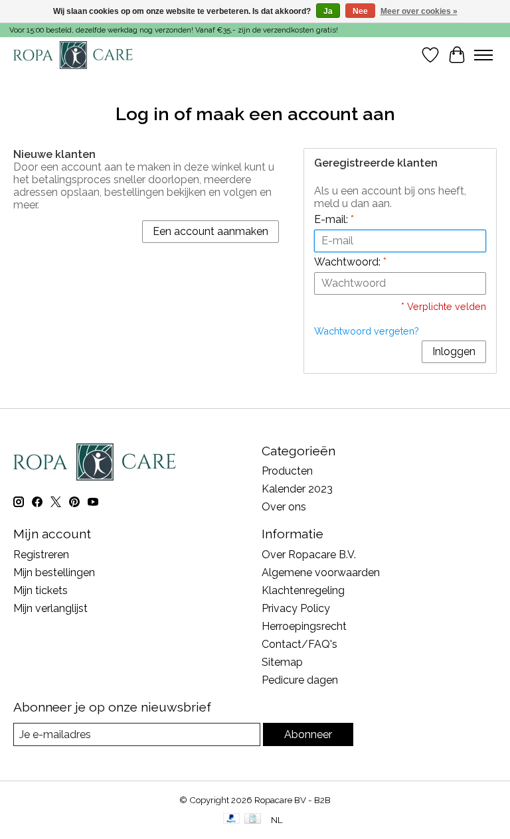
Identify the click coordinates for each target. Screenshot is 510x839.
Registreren (41, 554)
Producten (287, 471)
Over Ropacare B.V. (309, 554)
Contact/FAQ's (299, 644)
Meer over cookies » (419, 11)
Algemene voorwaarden (321, 572)
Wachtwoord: (350, 262)
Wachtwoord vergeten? (366, 331)
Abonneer (308, 734)
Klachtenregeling (303, 590)
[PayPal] (231, 819)
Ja (328, 11)
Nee (360, 11)
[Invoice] (252, 819)
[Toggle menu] (483, 55)
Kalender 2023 (297, 489)
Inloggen (453, 351)
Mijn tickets (40, 590)
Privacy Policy (296, 608)
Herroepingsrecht (304, 626)
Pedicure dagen (300, 680)
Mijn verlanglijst (50, 608)
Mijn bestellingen (54, 572)
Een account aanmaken (210, 231)
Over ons (284, 506)
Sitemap (282, 662)
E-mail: (334, 219)
